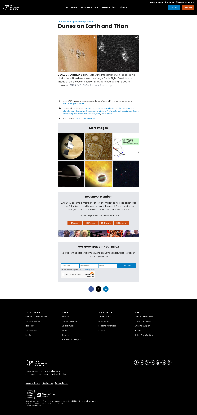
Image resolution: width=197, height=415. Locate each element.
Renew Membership (144, 316)
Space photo (77, 113)
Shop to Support (142, 326)
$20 (106, 223)
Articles (65, 316)
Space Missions (33, 321)
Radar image (126, 111)
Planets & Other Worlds (36, 316)
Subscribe (127, 266)
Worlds (109, 113)
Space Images (88, 118)
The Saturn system (92, 113)
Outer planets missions (96, 111)
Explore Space (89, 7)
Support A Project (143, 321)
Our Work (71, 7)
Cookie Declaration (33, 406)
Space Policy (32, 330)
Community (157, 2)
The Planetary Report (72, 339)
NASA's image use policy (73, 103)
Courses (66, 335)
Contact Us (47, 383)
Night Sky (30, 326)
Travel (138, 330)
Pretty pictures (113, 111)
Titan (103, 113)
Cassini (118, 108)
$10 (90, 223)
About (123, 7)
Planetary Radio (69, 321)
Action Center (104, 316)
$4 (75, 223)
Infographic (80, 111)
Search (191, 2)
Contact (102, 330)
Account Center (33, 383)
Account (171, 2)
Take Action (109, 7)
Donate (188, 7)
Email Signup (104, 321)
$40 (121, 223)
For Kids (29, 335)
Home (77, 118)
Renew (181, 2)
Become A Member (107, 326)
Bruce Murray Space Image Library (75, 21)
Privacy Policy (90, 270)
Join (174, 7)
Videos (65, 330)
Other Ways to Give (144, 335)
